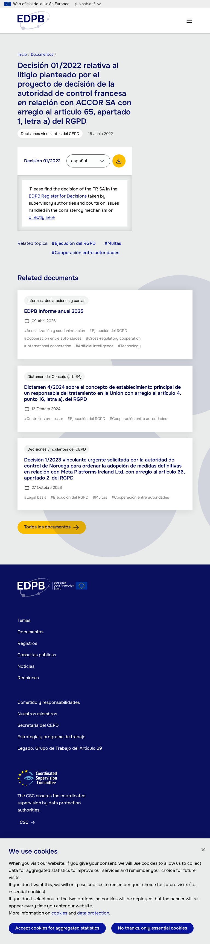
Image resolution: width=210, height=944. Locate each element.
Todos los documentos (47, 527)
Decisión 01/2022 (42, 161)
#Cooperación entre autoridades (85, 253)
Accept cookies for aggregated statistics (57, 928)
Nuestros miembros (37, 714)
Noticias (26, 666)
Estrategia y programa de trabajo (52, 737)
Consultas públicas (37, 655)
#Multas (112, 243)
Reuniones (28, 678)
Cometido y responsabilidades (49, 702)
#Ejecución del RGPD (74, 243)
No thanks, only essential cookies (152, 928)
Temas (24, 620)
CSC (24, 822)
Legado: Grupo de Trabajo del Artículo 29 (60, 748)
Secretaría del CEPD (38, 725)
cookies (59, 913)
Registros (27, 643)
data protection (93, 913)
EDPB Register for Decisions (58, 196)
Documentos (30, 632)
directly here (42, 217)
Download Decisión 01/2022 (119, 160)
